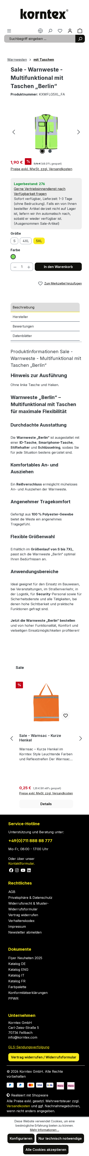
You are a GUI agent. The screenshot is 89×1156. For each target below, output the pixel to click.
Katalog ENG (18, 969)
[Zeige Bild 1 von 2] (42, 151)
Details (46, 804)
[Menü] (9, 30)
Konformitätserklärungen (28, 993)
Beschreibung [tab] (23, 307)
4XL (26, 241)
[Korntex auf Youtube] (23, 870)
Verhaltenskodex (21, 921)
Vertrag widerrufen (23, 915)
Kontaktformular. (21, 863)
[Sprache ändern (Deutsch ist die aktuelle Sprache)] (40, 30)
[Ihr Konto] (70, 30)
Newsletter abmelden (25, 932)
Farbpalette (17, 987)
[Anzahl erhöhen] (29, 267)
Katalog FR (16, 981)
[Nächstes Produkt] (81, 738)
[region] (46, 131)
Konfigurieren (21, 1138)
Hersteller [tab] (20, 317)
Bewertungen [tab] (23, 326)
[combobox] (40, 39)
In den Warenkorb (58, 267)
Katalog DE (17, 964)
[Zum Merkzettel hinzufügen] (65, 715)
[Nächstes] (79, 131)
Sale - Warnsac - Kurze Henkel (40, 737)
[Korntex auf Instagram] (17, 870)
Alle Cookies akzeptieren (45, 1150)
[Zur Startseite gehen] (44, 14)
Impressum (17, 926)
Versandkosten (18, 1106)
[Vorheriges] (14, 131)
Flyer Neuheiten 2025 (25, 958)
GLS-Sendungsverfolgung (28, 1047)
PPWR (13, 998)
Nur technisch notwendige (60, 1138)
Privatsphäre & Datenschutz (30, 897)
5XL (39, 241)
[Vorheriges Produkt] (11, 738)
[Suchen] (80, 39)
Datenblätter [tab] (22, 336)
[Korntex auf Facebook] (11, 870)
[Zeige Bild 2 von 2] (50, 151)
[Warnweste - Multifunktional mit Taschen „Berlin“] (46, 132)
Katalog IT (16, 975)
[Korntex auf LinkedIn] (28, 870)
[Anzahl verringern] (15, 267)
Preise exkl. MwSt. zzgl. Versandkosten (41, 169)
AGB (11, 892)
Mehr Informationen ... (44, 1130)
